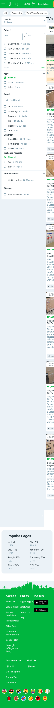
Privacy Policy (12, 621)
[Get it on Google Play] (41, 610)
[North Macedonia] (45, 698)
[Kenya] (4, 691)
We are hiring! (12, 607)
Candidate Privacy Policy (12, 633)
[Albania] (37, 698)
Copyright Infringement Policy (12, 648)
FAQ (22, 618)
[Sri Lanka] (16, 698)
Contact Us (25, 612)
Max (29, 35)
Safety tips (25, 607)
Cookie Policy (12, 640)
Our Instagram (13, 672)
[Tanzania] (18, 691)
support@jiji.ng (27, 601)
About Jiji (10, 601)
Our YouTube (12, 677)
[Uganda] (11, 691)
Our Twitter (11, 682)
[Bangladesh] (9, 698)
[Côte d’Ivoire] (47, 691)
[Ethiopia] (33, 691)
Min (6, 35)
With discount (18, 195)
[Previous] (42, 516)
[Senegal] (40, 691)
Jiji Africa (31, 666)
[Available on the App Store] (41, 602)
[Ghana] (25, 691)
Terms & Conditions (11, 614)
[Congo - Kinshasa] (23, 698)
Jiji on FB (10, 666)
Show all (12, 78)
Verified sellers (20, 180)
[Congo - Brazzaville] (30, 698)
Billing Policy (12, 626)
